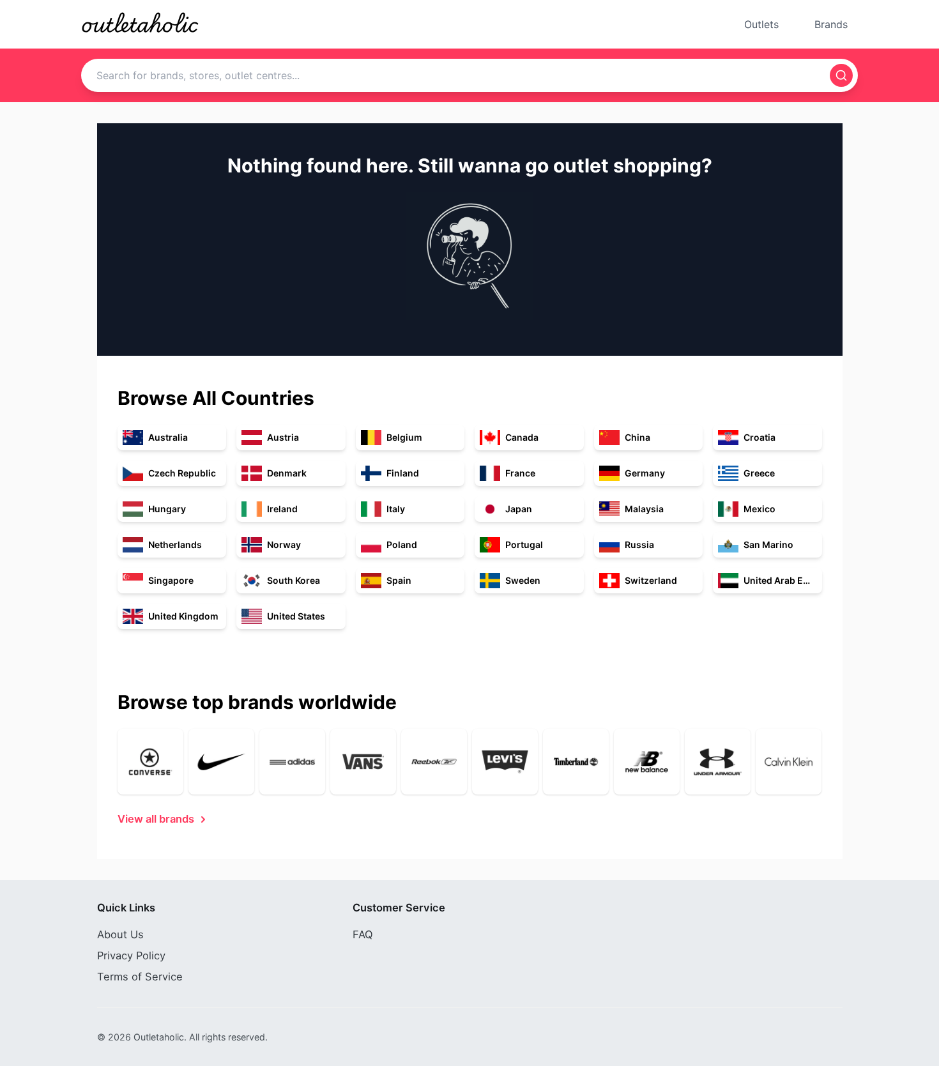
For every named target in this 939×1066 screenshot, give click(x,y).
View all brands (156, 818)
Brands (831, 24)
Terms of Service (140, 976)
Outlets (761, 24)
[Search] (841, 75)
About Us (120, 934)
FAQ (363, 934)
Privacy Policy (131, 955)
